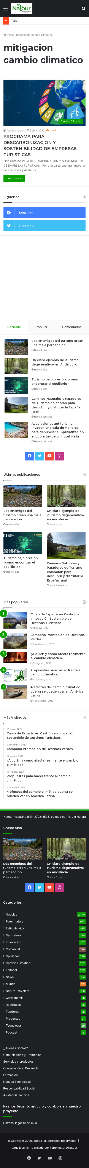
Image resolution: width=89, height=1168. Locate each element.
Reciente (14, 327)
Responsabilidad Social (19, 1088)
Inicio (10, 34)
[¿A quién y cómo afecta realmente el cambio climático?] (15, 657)
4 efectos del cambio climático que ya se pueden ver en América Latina (57, 691)
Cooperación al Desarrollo (21, 1068)
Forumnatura (15, 921)
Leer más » (14, 178)
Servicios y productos (18, 1061)
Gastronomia (15, 997)
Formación (10, 1075)
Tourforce (12, 1011)
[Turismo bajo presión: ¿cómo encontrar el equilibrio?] (16, 385)
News (10, 977)
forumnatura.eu (16, 130)
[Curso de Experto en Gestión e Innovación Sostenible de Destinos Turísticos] (15, 620)
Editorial (11, 970)
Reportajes (13, 1004)
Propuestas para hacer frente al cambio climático (55, 672)
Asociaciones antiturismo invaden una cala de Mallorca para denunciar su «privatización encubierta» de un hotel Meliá (58, 430)
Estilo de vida (15, 928)
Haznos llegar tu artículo (20, 1123)
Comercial (13, 949)
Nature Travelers (17, 991)
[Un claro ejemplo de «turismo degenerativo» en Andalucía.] (16, 366)
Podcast (11, 1032)
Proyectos (13, 1018)
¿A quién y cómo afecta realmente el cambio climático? (58, 656)
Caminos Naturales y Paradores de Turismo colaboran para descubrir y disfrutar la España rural (56, 405)
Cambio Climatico (18, 963)
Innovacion (13, 942)
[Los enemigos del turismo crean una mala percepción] (16, 347)
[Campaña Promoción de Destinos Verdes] (15, 641)
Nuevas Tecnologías (17, 1081)
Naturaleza (13, 935)
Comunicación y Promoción (22, 1055)
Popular (42, 327)
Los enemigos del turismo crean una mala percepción (57, 343)
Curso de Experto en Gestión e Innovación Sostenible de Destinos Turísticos (54, 618)
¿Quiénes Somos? (15, 1048)
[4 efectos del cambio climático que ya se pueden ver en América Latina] (15, 692)
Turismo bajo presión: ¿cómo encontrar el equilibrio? (46, 20)
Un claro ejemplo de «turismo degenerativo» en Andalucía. (55, 362)
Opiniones (12, 956)
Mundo (10, 984)
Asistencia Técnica (16, 1095)
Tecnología (13, 1025)
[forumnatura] (21, 8)
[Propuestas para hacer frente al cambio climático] (15, 675)
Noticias (11, 914)
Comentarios (72, 327)
